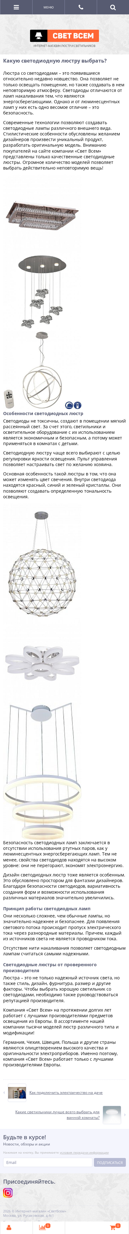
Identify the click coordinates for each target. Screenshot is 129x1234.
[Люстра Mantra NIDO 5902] (42, 255)
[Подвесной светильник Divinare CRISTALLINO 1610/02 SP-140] (42, 506)
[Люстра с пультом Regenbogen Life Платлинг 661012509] (42, 627)
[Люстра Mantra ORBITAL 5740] (42, 334)
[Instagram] (8, 1192)
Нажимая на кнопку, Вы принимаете (56, 1152)
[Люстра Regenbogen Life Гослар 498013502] (42, 177)
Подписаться (110, 1162)
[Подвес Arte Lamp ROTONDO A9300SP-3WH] (42, 705)
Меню (49, 7)
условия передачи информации (84, 1152)
